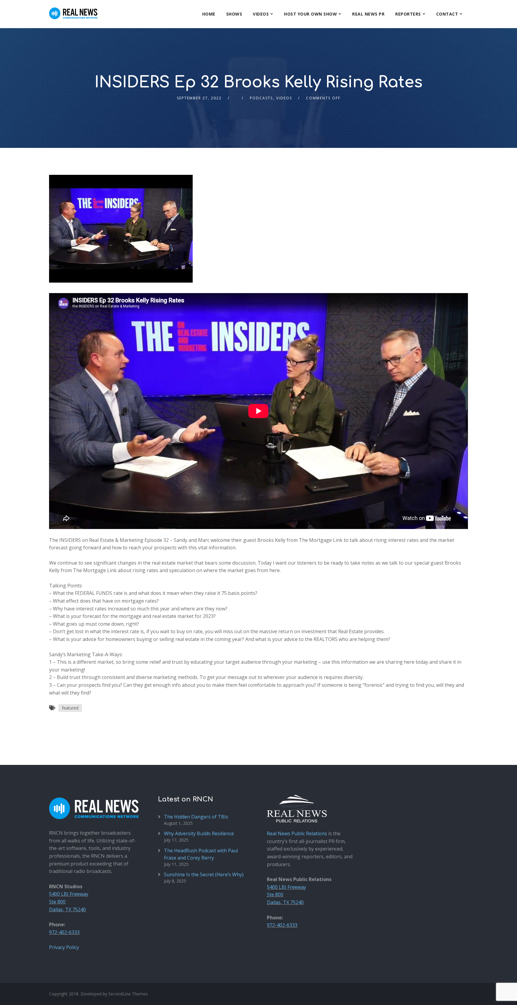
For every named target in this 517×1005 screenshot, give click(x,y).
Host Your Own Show (310, 14)
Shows (234, 14)
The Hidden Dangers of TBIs (196, 816)
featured (70, 708)
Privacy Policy (64, 947)
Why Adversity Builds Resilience (199, 833)
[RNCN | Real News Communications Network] (73, 9)
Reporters (408, 14)
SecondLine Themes (128, 994)
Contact (447, 14)
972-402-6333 (64, 932)
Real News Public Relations (297, 833)
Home (208, 14)
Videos (261, 14)
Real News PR (368, 14)
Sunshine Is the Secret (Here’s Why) (204, 874)
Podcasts (261, 98)
